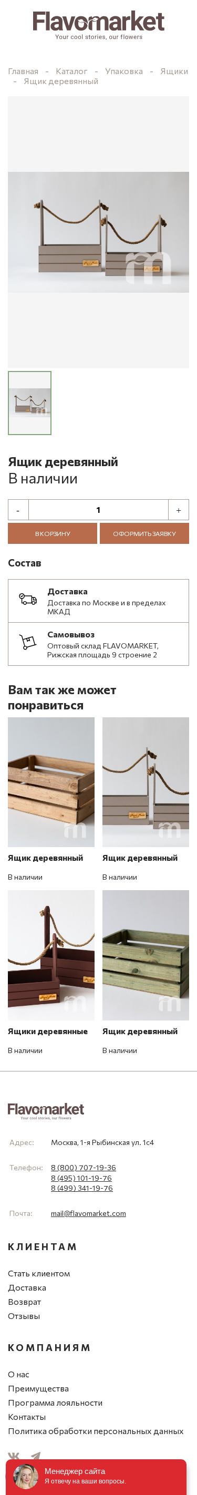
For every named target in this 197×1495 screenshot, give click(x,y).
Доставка (27, 1287)
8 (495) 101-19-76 (81, 1177)
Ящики (174, 71)
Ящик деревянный (61, 81)
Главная (23, 71)
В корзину (52, 533)
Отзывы (24, 1316)
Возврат (24, 1301)
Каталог (72, 71)
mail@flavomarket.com (88, 1213)
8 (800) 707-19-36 (83, 1167)
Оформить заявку (144, 533)
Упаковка (124, 71)
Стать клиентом (39, 1273)
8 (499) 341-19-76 (82, 1187)
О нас (18, 1374)
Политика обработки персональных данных (96, 1431)
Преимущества (38, 1388)
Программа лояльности (55, 1402)
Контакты (27, 1416)
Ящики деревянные (48, 1031)
